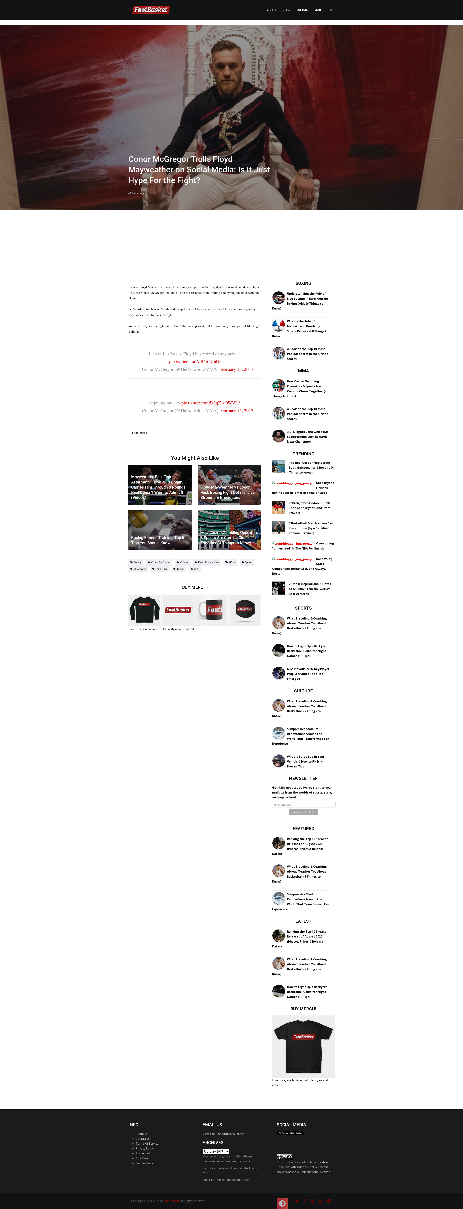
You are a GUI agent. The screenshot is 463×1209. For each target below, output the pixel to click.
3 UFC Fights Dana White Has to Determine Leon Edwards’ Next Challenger (307, 437)
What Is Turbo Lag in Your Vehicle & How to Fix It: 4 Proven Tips (305, 761)
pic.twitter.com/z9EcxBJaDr (195, 361)
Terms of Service (147, 1144)
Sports (271, 10)
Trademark (143, 1153)
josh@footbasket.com (230, 1134)
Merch (319, 10)
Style (286, 10)
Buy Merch (143, 1158)
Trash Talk (161, 568)
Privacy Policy (145, 1148)
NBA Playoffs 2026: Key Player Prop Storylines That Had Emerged (308, 674)
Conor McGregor (161, 562)
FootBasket (171, 1201)
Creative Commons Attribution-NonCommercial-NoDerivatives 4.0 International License (303, 1167)
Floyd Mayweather (208, 562)
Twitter (180, 568)
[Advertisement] (231, 237)
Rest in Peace (145, 1163)
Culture (302, 10)
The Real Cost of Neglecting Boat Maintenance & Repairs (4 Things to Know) (311, 467)
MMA (232, 562)
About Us (142, 1134)
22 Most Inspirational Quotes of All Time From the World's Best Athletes (310, 589)
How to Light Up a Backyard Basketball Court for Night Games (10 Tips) (307, 651)
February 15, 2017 (236, 369)
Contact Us (143, 1139)
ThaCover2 (139, 568)
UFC (196, 568)
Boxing (137, 562)
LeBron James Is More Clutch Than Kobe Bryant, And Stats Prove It (309, 508)
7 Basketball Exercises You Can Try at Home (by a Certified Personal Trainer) (311, 528)
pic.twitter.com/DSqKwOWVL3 (210, 403)
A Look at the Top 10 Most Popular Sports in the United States (307, 354)
